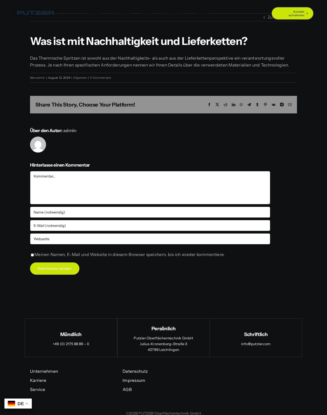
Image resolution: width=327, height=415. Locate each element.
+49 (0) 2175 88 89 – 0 (71, 344)
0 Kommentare (100, 77)
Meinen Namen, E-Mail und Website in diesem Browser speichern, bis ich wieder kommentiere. (129, 254)
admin (40, 77)
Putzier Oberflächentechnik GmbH (163, 338)
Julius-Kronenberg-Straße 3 (163, 344)
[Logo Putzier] (35, 11)
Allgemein (80, 77)
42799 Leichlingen (163, 349)
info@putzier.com (256, 344)
